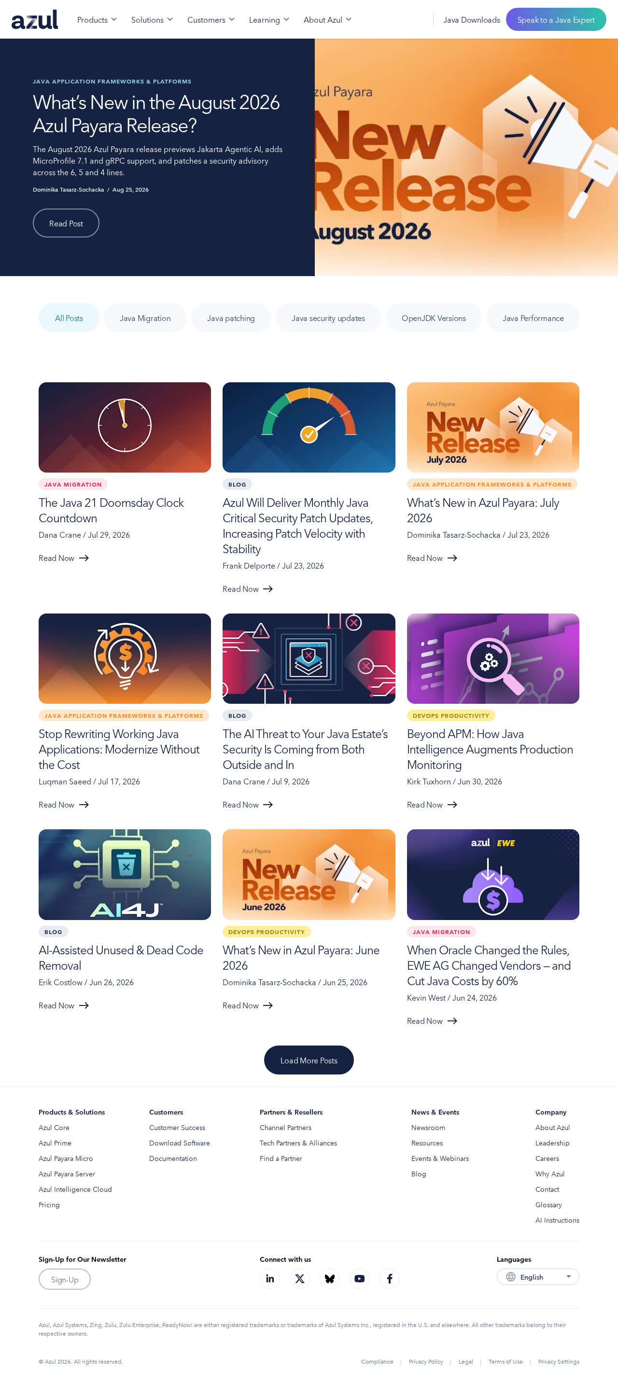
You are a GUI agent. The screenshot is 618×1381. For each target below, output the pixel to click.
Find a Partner (281, 1158)
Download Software (179, 1142)
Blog (418, 1173)
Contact (547, 1189)
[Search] (392, 19)
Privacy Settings (558, 1361)
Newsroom (428, 1127)
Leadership (552, 1142)
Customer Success (177, 1127)
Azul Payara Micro (66, 1158)
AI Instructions (557, 1220)
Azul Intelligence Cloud (75, 1189)
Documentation (173, 1158)
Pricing (49, 1204)
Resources (427, 1142)
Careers (547, 1158)
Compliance (377, 1361)
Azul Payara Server (67, 1173)
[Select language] (413, 19)
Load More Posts (309, 1060)
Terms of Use (506, 1361)
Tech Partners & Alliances (298, 1142)
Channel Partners (285, 1127)
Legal (466, 1361)
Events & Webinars (440, 1158)
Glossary (548, 1204)
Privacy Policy (426, 1361)
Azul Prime (55, 1142)
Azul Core (54, 1127)
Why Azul (550, 1173)
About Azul (552, 1127)
